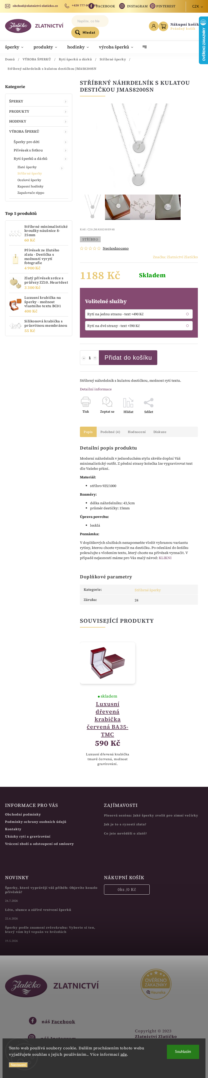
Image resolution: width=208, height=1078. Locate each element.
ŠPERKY (16, 101)
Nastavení (18, 1065)
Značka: (175, 256)
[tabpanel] (107, 704)
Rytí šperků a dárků (30, 158)
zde (123, 1054)
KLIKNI (165, 557)
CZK (195, 6)
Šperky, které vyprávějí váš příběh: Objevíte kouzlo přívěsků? (51, 889)
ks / (127, 889)
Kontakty (13, 829)
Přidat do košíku (128, 357)
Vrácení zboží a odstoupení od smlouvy (39, 844)
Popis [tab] (88, 432)
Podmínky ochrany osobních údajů (35, 822)
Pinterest (166, 6)
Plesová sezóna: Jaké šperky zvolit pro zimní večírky (151, 815)
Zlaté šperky (27, 167)
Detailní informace (96, 389)
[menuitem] (16, 47)
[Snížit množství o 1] (83, 358)
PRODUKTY (19, 111)
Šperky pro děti (27, 141)
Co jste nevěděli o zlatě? (125, 833)
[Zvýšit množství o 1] (95, 358)
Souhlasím (183, 1051)
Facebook (105, 6)
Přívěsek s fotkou (28, 150)
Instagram (137, 6)
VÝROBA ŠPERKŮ (24, 131)
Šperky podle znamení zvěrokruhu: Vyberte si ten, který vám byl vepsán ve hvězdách (50, 929)
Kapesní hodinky (31, 186)
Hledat (89, 32)
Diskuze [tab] (160, 432)
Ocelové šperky (29, 180)
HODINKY (17, 121)
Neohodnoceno (116, 248)
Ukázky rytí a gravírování (27, 836)
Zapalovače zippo (31, 192)
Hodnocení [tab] (137, 432)
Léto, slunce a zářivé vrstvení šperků (38, 910)
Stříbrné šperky (30, 173)
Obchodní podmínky (23, 814)
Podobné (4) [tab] (110, 432)
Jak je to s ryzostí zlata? (125, 824)
